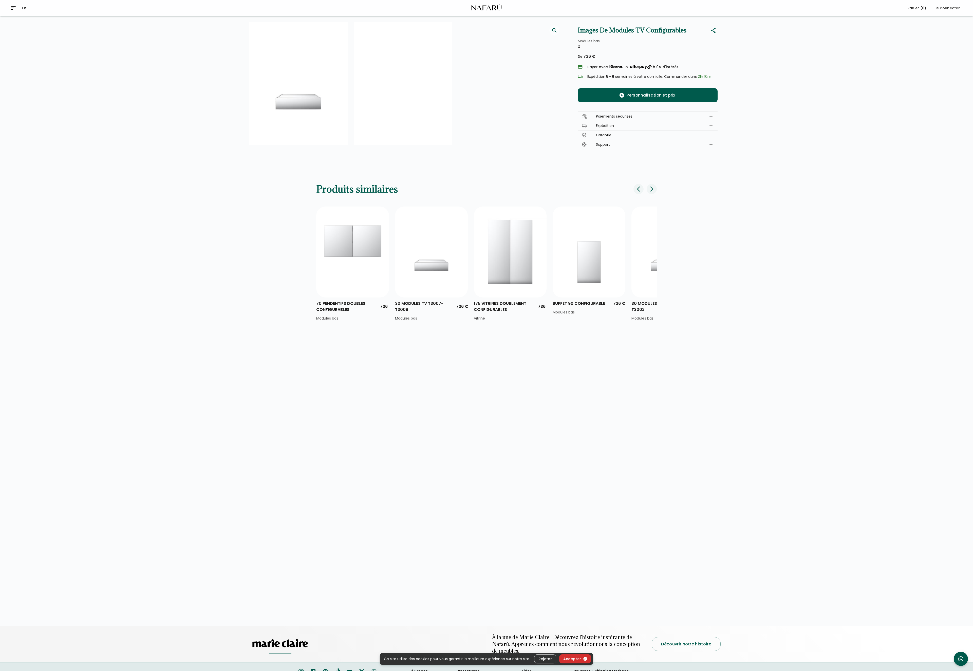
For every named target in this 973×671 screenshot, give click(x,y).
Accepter (572, 658)
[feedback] (554, 30)
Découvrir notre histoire (686, 644)
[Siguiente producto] (652, 189)
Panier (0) (916, 8)
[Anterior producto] (638, 189)
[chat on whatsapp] (961, 659)
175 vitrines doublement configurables (500, 306)
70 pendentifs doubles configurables (340, 306)
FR (24, 8)
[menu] (13, 8)
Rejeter (545, 658)
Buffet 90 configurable (579, 303)
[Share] (713, 30)
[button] (648, 116)
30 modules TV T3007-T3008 (419, 306)
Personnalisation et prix (651, 95)
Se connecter (947, 8)
